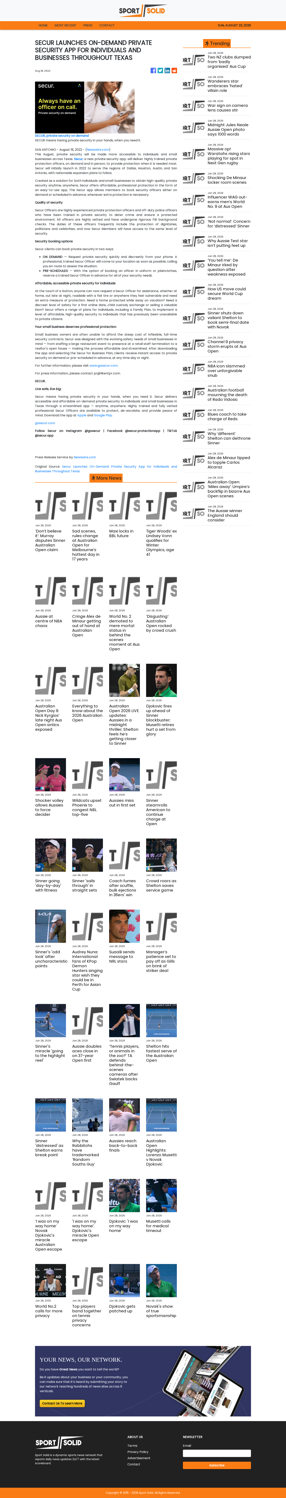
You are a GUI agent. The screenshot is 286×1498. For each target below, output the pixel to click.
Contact (133, 1464)
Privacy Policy (137, 1452)
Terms (132, 1445)
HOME (43, 25)
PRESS (87, 25)
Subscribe (217, 1465)
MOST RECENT (65, 25)
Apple (81, 415)
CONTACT (107, 25)
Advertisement (138, 1458)
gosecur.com (45, 423)
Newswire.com (98, 149)
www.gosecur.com (103, 365)
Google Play (103, 415)
